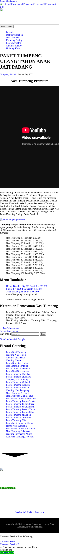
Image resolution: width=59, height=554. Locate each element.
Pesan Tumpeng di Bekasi (18, 417)
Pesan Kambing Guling (17, 363)
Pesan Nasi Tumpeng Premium (21, 398)
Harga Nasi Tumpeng (16, 425)
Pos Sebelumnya (9, 328)
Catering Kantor (13, 360)
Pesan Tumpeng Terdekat (18, 368)
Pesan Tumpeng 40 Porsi (18, 382)
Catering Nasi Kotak (16, 355)
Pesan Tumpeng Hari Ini (17, 387)
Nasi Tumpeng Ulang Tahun (19, 395)
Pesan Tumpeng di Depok (18, 415)
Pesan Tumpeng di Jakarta (18, 376)
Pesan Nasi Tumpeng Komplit (20, 428)
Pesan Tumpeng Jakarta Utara (20, 412)
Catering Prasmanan (15, 357)
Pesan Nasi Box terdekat (17, 371)
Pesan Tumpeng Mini (16, 420)
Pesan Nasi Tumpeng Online (19, 423)
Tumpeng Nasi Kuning (17, 379)
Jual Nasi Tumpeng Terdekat (19, 436)
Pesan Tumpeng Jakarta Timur (20, 409)
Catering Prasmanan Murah (19, 434)
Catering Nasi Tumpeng (17, 390)
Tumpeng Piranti (8, 74)
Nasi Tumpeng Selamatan (18, 431)
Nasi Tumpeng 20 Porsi (17, 393)
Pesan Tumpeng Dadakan (18, 374)
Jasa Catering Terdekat (17, 365)
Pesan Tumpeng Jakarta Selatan (21, 401)
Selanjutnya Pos (9, 331)
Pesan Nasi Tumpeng (16, 352)
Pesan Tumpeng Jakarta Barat (20, 406)
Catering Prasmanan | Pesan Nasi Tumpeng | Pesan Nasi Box (35, 525)
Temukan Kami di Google (12, 339)
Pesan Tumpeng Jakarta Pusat (20, 404)
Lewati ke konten (8, 1)
